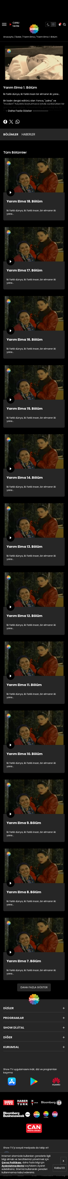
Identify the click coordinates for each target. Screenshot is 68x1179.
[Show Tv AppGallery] (56, 1081)
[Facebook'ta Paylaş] (5, 122)
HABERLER (28, 134)
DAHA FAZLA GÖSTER (34, 987)
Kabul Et (59, 1168)
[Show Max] (55, 1114)
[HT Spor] (34, 1103)
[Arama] (64, 24)
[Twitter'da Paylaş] (11, 122)
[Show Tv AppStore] (11, 1081)
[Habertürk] (8, 1103)
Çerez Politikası (11, 1162)
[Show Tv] (34, 29)
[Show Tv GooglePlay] (34, 1081)
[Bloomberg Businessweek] (16, 1114)
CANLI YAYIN (15, 24)
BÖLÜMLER (10, 134)
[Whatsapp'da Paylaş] (17, 121)
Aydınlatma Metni (13, 1165)
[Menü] (4, 24)
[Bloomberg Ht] (51, 1103)
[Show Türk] (46, 1114)
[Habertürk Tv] (22, 1103)
